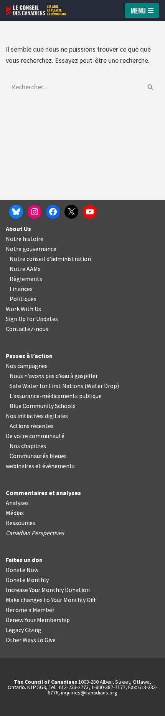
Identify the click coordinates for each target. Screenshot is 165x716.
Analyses (17, 503)
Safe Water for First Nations (46, 386)
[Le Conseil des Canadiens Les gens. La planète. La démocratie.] (36, 10)
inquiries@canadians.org (89, 692)
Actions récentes (32, 426)
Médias (15, 513)
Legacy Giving (23, 630)
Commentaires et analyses (43, 493)
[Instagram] (34, 212)
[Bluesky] (16, 212)
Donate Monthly (27, 580)
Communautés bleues (38, 456)
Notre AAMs (25, 269)
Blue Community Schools (43, 406)
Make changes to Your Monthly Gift (51, 600)
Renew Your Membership (38, 620)
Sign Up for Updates (32, 319)
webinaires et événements (40, 466)
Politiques (23, 299)
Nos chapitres (28, 446)
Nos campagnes (27, 366)
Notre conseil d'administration (50, 259)
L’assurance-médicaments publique (56, 396)
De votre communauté (35, 436)
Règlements (26, 279)
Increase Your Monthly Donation (48, 590)
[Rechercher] (150, 87)
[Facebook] (53, 212)
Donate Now (22, 570)
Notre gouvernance (31, 249)
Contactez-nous (27, 329)
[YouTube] (90, 212)
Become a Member (30, 610)
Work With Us (23, 309)
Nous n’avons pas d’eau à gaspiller (54, 376)
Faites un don (24, 560)
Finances (21, 289)
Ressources (20, 523)
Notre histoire (24, 239)
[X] (71, 212)
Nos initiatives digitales (37, 416)
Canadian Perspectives (35, 533)
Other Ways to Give (31, 640)
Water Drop (102, 386)
